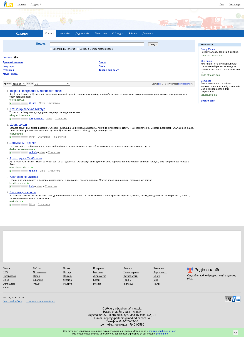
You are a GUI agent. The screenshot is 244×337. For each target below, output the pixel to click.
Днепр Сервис (208, 49)
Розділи (35, 4)
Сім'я (102, 66)
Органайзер (9, 284)
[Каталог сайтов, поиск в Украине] (232, 297)
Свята (102, 62)
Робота (37, 268)
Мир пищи (206, 61)
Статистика (54, 103)
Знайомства (99, 276)
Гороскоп (98, 272)
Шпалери (38, 280)
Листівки (67, 280)
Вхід (222, 4)
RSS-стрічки (59, 136)
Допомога (148, 33)
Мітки (42, 103)
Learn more (162, 333)
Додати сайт (82, 33)
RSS (5, 272)
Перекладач (9, 276)
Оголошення (39, 272)
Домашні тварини (13, 62)
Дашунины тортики (22, 143)
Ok (235, 332)
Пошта (6, 268)
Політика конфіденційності (40, 301)
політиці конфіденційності (162, 331)
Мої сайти (64, 33)
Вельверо (206, 81)
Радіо (6, 287)
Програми (98, 268)
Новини (127, 280)
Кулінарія (8, 70)
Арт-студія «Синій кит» (25, 158)
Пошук (66, 268)
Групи (156, 284)
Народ (36, 276)
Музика (97, 284)
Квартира (8, 66)
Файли (36, 284)
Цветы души (18, 124)
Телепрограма (131, 272)
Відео (6, 280)
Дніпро (32, 103)
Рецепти (67, 284)
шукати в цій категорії (65, 49)
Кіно (155, 280)
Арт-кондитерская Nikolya (27, 109)
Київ (31, 186)
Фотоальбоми (130, 276)
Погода (67, 272)
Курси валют (160, 272)
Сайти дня (117, 33)
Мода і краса (10, 74)
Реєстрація (234, 4)
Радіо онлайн (207, 269)
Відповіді (128, 284)
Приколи (67, 276)
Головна (22, 4)
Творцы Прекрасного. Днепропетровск (35, 91)
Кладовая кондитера (23, 177)
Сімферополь (36, 118)
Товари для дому (109, 70)
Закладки (158, 268)
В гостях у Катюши (22, 192)
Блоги (156, 276)
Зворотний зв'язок (12, 301)
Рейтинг (133, 33)
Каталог (49, 33)
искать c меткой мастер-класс (96, 49)
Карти (96, 280)
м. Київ (33, 152)
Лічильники (100, 33)
